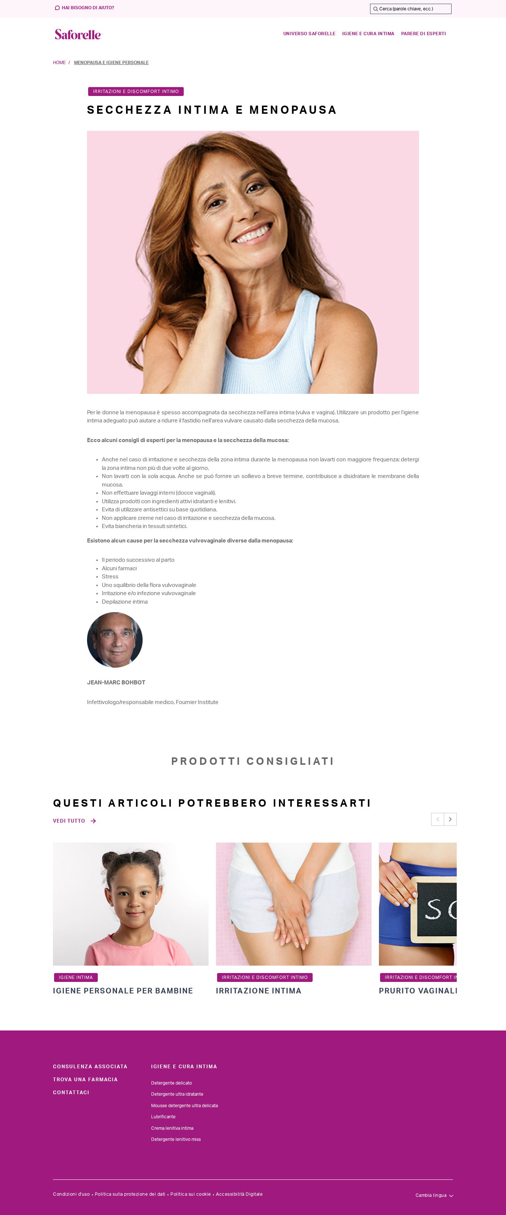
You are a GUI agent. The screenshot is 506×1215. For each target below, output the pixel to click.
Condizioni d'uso (71, 1194)
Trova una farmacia (85, 1080)
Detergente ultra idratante (177, 1094)
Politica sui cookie (190, 1194)
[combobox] (411, 9)
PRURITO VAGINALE (419, 991)
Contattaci (71, 1092)
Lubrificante (163, 1117)
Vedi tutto (69, 821)
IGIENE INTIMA (76, 977)
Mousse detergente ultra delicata (184, 1105)
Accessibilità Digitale (239, 1194)
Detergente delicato (171, 1083)
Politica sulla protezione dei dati (130, 1194)
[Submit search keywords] (375, 8)
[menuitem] (309, 34)
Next (450, 819)
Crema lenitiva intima (172, 1128)
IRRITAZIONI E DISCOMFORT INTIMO (136, 91)
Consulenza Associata (90, 1067)
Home (59, 62)
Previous (437, 819)
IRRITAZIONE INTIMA (259, 991)
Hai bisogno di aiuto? (88, 8)
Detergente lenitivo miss (176, 1139)
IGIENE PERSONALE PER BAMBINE (123, 991)
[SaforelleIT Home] (79, 34)
